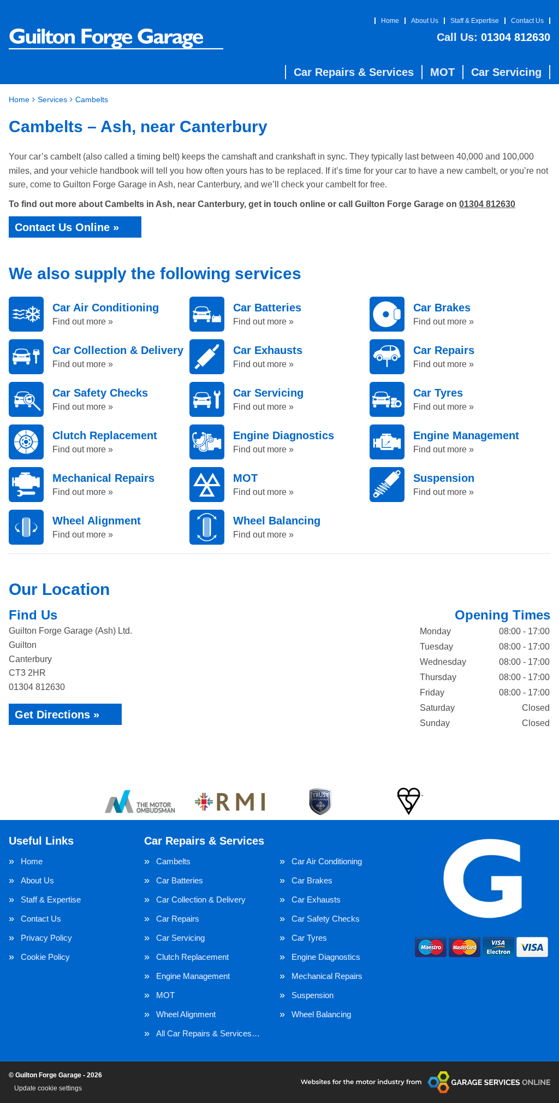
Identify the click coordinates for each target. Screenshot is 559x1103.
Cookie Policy (45, 957)
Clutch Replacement (192, 957)
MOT (442, 72)
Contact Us (527, 21)
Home (390, 21)
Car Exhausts (316, 899)
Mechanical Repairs (327, 976)
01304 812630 (493, 37)
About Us (424, 21)
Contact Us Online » (67, 227)
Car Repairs (177, 919)
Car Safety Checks (326, 919)
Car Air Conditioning (327, 861)
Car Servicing (506, 72)
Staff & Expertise (474, 21)
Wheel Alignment (186, 1014)
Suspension (313, 995)
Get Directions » (57, 715)
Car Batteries (179, 880)
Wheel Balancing (321, 1014)
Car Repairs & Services (354, 72)
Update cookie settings (48, 1088)
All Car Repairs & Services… (208, 1033)
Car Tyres (309, 938)
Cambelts (173, 861)
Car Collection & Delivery (201, 899)
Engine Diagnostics (326, 957)
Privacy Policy (46, 938)
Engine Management (193, 976)
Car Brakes (312, 880)
